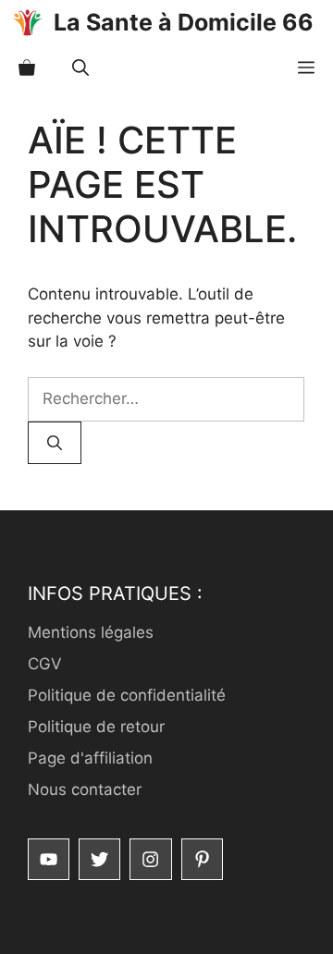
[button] (80, 68)
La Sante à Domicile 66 (184, 22)
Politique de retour (96, 726)
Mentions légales (91, 632)
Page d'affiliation (90, 758)
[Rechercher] (54, 443)
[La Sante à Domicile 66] (26, 22)
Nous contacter (85, 789)
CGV (45, 663)
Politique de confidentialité (127, 695)
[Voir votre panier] (27, 68)
